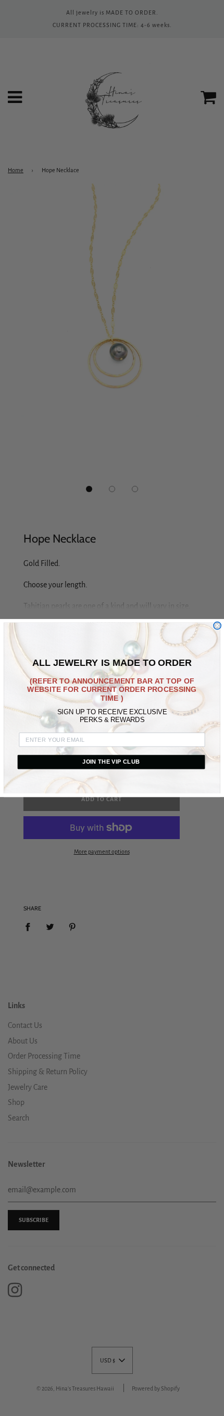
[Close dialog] (217, 625)
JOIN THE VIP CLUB (111, 761)
